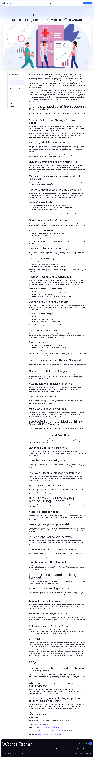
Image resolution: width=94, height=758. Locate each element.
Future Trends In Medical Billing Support (16, 97)
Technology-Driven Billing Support (17, 85)
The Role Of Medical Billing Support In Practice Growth (15, 78)
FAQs (11, 103)
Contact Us (12, 106)
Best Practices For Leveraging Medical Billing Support (16, 93)
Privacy (82, 753)
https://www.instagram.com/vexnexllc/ (48, 727)
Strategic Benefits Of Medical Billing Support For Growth (16, 89)
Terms (86, 753)
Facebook (58, 355)
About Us (77, 753)
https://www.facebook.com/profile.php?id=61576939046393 (54, 731)
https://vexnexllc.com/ (41, 724)
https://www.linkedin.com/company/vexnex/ (47, 734)
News (66, 749)
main (59, 657)
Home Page (59, 749)
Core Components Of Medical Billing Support (16, 82)
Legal (90, 753)
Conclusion (12, 100)
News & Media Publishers (56, 14)
